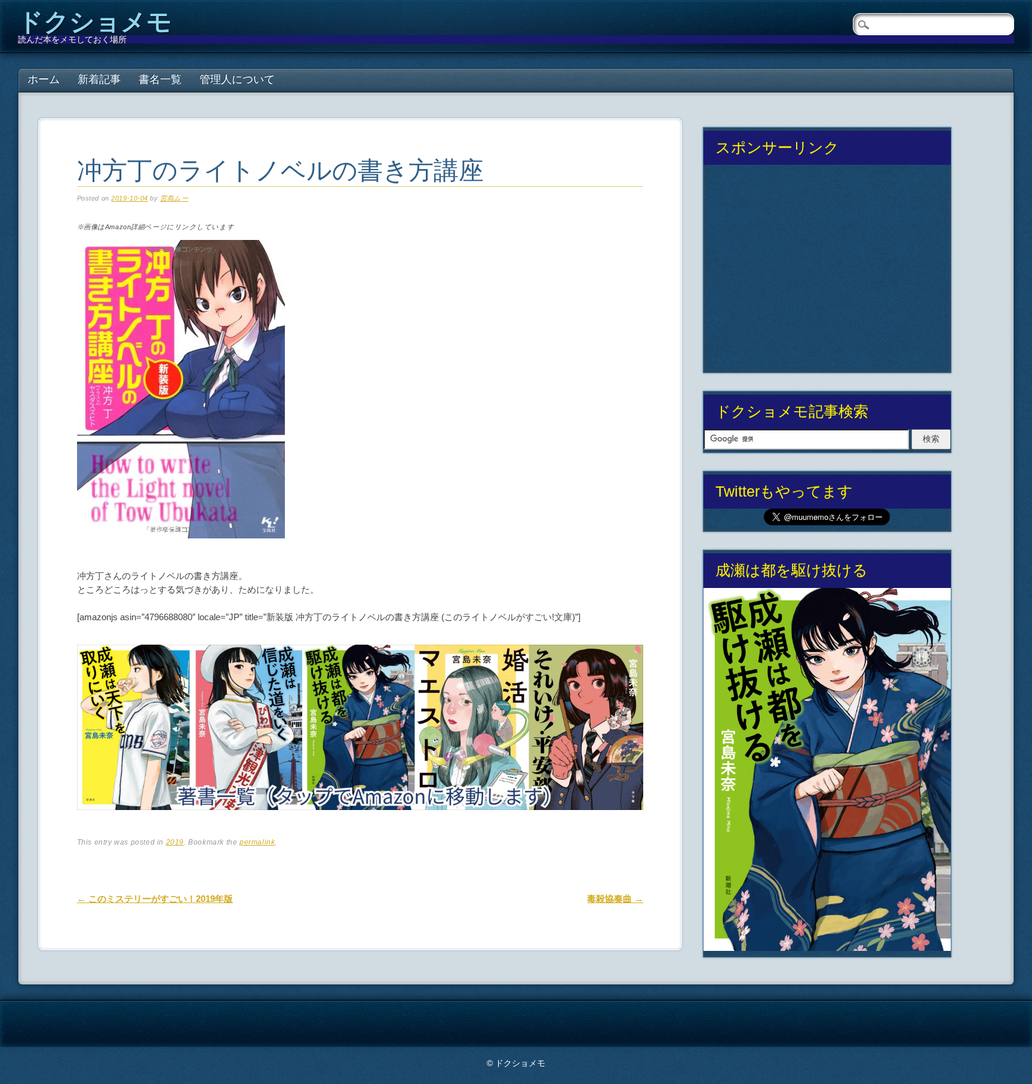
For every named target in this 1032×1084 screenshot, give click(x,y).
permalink (257, 842)
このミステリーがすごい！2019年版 (155, 899)
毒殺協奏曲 (615, 899)
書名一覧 (160, 79)
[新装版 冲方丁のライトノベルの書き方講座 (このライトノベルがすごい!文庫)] (181, 548)
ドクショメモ (95, 22)
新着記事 (99, 79)
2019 (175, 842)
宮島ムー (174, 198)
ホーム (43, 79)
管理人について (237, 79)
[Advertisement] (827, 273)
